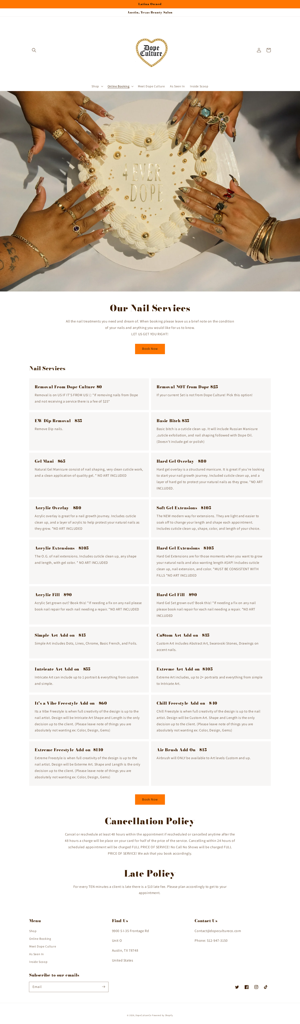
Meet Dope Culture (42, 946)
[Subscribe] (103, 987)
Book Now (150, 348)
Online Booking (40, 939)
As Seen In (36, 954)
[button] (34, 50)
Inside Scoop (38, 962)
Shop (32, 931)
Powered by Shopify (162, 1015)
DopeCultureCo (143, 1015)
